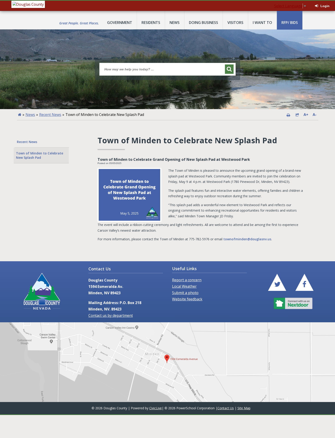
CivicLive (155, 408)
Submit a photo (185, 292)
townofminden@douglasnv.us (247, 239)
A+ (306, 114)
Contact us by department (110, 315)
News (30, 114)
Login (325, 6)
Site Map (243, 408)
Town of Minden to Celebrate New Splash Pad (39, 155)
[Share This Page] (297, 114)
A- (315, 114)
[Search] (229, 69)
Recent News (50, 114)
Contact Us (225, 408)
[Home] (20, 114)
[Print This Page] (288, 114)
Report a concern (186, 279)
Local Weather (184, 286)
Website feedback (187, 299)
